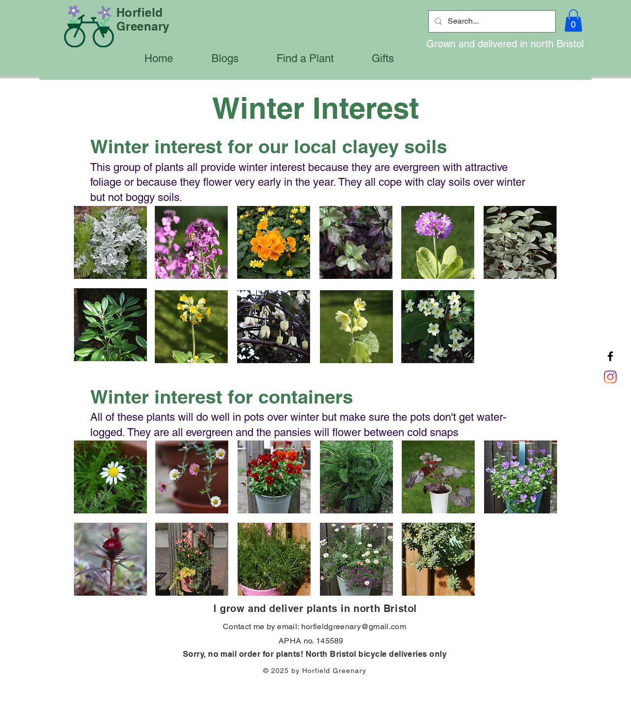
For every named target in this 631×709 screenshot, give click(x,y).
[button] (573, 20)
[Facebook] (610, 356)
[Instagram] (610, 377)
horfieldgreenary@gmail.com (353, 626)
